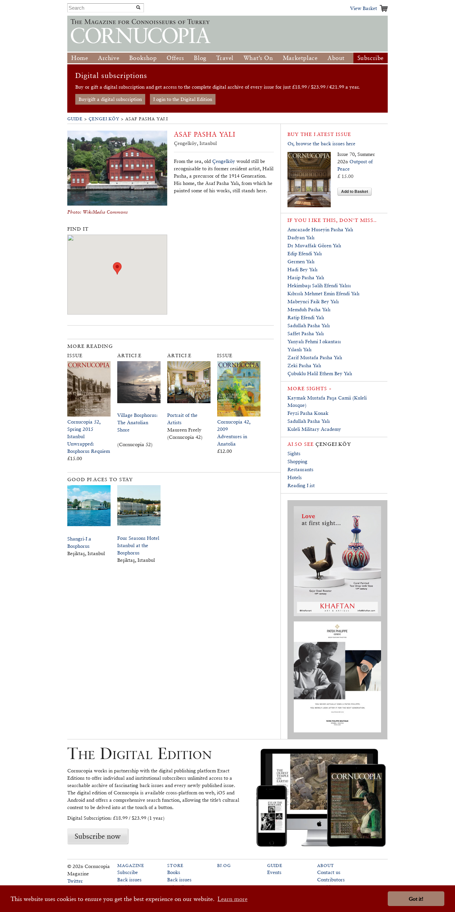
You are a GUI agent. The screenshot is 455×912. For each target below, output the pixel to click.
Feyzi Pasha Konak (307, 413)
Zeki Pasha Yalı (304, 365)
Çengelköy (104, 118)
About (336, 57)
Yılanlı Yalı (299, 349)
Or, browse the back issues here (321, 143)
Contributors (331, 879)
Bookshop (143, 57)
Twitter (75, 881)
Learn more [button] (232, 898)
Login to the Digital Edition (182, 99)
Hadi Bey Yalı (302, 269)
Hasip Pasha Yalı (305, 277)
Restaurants (300, 469)
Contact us (328, 872)
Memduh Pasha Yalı (308, 309)
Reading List (301, 485)
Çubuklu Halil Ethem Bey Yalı (319, 373)
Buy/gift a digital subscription (110, 99)
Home (79, 57)
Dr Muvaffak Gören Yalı (314, 245)
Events (274, 872)
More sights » (309, 388)
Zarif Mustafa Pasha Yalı (314, 357)
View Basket (363, 8)
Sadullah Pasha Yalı (308, 325)
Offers (175, 57)
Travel (224, 57)
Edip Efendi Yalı (304, 253)
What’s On (258, 57)
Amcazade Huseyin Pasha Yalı (320, 229)
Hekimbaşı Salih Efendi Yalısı (319, 285)
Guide (75, 118)
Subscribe (370, 57)
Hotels (294, 477)
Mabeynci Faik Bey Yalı (313, 301)
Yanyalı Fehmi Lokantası (314, 341)
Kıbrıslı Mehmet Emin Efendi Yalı (323, 293)
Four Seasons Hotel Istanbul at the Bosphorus (138, 545)
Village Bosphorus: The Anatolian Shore (137, 422)
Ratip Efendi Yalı (305, 317)
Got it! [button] (416, 899)
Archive (108, 57)
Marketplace (300, 57)
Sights (293, 453)
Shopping (297, 461)
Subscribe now (98, 836)
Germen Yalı (300, 261)
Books (173, 872)
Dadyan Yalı (300, 237)
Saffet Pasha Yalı (305, 333)
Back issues (129, 879)
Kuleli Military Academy (314, 429)
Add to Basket (354, 191)
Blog (200, 57)
